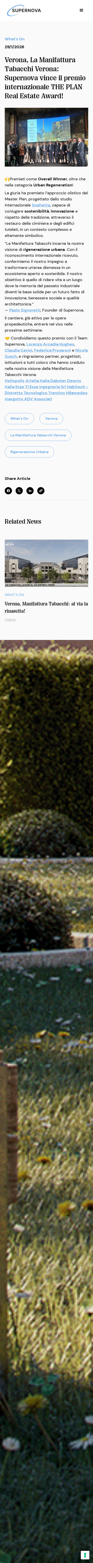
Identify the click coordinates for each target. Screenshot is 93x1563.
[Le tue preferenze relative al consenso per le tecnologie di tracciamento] (85, 1555)
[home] (23, 10)
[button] (81, 10)
